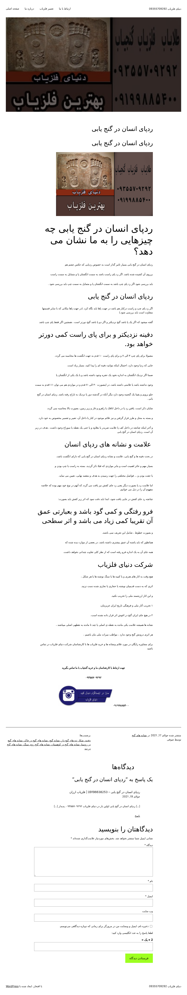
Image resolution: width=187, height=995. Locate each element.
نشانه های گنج (139, 735)
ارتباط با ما (65, 8)
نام (150, 881)
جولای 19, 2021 (131, 796)
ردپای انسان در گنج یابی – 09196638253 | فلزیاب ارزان (104, 792)
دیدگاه (148, 845)
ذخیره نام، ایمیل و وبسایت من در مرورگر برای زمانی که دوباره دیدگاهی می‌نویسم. (104, 926)
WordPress (12, 986)
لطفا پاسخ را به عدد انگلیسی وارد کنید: (132, 932)
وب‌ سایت (147, 911)
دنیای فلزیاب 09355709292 (165, 8)
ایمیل (149, 896)
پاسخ (137, 815)
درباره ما (29, 8)
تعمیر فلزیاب (47, 8)
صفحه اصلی (12, 8)
